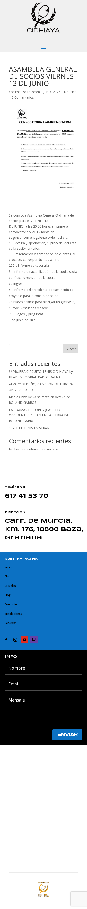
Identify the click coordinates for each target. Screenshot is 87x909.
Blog (8, 595)
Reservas (10, 623)
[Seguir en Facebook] (6, 639)
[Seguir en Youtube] (24, 639)
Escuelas (10, 586)
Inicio (8, 567)
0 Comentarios (23, 97)
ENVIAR (67, 735)
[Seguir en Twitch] (34, 639)
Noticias (70, 92)
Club (7, 576)
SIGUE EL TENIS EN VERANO (30, 428)
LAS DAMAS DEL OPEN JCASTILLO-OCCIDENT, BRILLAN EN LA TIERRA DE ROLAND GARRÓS (39, 415)
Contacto (11, 604)
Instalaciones (13, 614)
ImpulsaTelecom (27, 92)
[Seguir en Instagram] (15, 639)
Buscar (70, 349)
